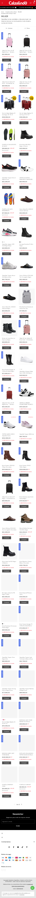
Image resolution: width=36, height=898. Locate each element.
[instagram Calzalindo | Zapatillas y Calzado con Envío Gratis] (9, 847)
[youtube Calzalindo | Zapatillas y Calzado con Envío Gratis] (18, 847)
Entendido (21, 894)
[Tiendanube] (18, 889)
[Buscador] (30, 3)
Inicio (2, 12)
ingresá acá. (30, 884)
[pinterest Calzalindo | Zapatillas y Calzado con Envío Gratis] (27, 847)
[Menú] (2, 3)
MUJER (20, 12)
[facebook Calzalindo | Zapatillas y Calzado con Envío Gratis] (13, 847)
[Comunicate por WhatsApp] (32, 888)
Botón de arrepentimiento (18, 886)
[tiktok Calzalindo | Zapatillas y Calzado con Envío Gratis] (22, 847)
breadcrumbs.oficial (11, 12)
